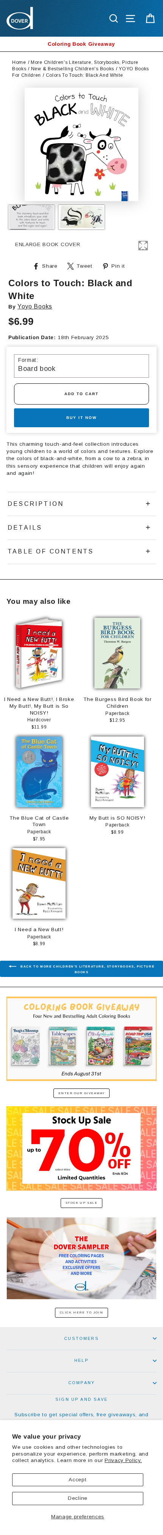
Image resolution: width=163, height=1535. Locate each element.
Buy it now (81, 418)
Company (81, 1382)
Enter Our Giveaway (81, 1093)
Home (19, 62)
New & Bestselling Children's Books (72, 68)
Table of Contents (51, 551)
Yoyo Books (34, 306)
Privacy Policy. (123, 1460)
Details (25, 527)
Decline (78, 1498)
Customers (81, 1338)
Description (36, 504)
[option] (81, 44)
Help (81, 1360)
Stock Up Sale (82, 1203)
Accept (77, 1479)
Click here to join (81, 1312)
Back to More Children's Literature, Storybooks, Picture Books (87, 969)
